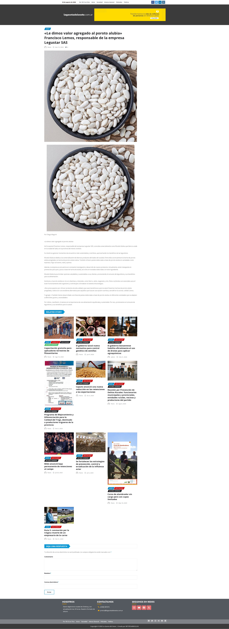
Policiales (119, 2)
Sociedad (100, 2)
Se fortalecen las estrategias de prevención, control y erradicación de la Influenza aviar (90, 465)
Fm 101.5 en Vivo (84, 2)
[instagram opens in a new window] (163, 2)
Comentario (48, 557)
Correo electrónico (51, 582)
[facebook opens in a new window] (152, 2)
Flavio (49, 47)
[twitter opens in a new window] (156, 2)
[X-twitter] (149, 607)
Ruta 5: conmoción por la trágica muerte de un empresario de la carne (56, 533)
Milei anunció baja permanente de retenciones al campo (58, 466)
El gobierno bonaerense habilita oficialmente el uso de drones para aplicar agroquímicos (121, 349)
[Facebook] (144, 607)
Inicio (93, 2)
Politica (126, 2)
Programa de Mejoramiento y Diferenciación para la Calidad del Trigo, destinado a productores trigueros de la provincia (59, 419)
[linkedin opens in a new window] (160, 2)
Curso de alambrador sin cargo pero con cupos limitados (120, 497)
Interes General (109, 2)
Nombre (47, 573)
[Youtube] (139, 607)
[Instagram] (134, 607)
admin (113, 357)
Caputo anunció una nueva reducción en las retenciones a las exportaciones (90, 389)
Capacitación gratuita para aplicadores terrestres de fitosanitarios (57, 350)
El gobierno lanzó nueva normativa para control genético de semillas (88, 348)
